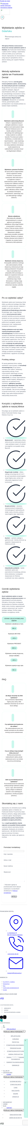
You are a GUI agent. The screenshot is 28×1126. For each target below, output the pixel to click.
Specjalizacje (11, 1029)
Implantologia (15, 1036)
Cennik (5, 1104)
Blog (4, 985)
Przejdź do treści (5, 1)
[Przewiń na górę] (1, 1017)
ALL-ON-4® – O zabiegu (9, 981)
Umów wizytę (7, 1008)
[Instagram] (3, 999)
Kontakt (5, 989)
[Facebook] (1, 999)
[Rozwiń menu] (2, 17)
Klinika (9, 1074)
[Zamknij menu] (1, 1020)
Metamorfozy (6, 983)
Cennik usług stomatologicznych (11, 987)
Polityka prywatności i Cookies (12, 1012)
